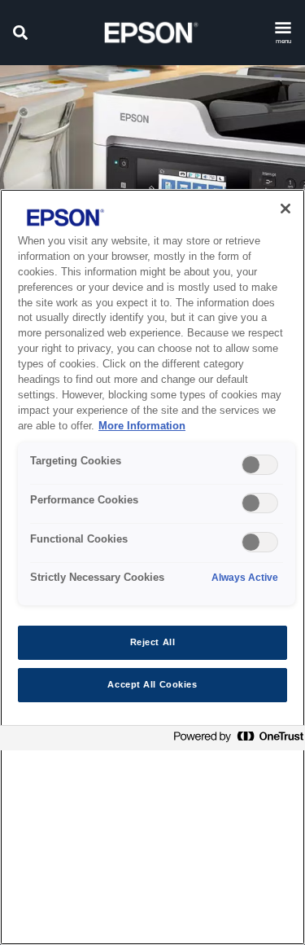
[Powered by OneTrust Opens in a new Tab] (235, 740)
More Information (141, 426)
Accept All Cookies (152, 684)
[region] (152, 567)
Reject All (153, 642)
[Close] (285, 208)
